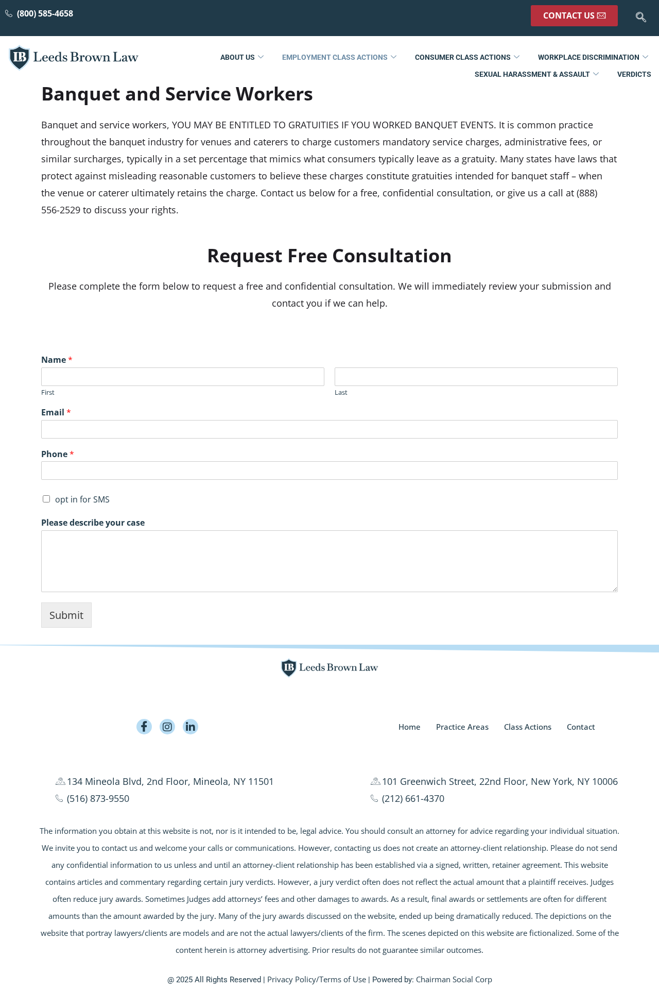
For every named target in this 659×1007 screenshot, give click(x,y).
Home (409, 726)
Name (57, 360)
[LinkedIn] (190, 726)
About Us (237, 57)
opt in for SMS (82, 499)
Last (341, 392)
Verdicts (634, 74)
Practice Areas (462, 726)
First (48, 392)
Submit (66, 615)
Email (56, 412)
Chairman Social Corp (454, 979)
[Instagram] (167, 726)
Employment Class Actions (335, 57)
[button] (641, 18)
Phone (57, 454)
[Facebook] (144, 726)
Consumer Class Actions (463, 57)
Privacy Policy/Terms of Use (316, 979)
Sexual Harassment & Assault (532, 74)
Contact (581, 726)
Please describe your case (93, 522)
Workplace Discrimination (588, 57)
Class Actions (527, 726)
